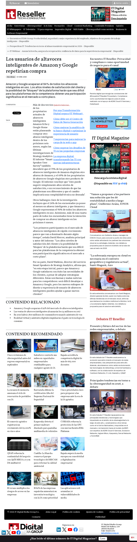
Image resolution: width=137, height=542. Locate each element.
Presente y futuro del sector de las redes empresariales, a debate (110, 327)
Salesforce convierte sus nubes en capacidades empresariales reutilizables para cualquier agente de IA (45, 362)
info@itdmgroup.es (110, 533)
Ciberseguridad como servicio (100, 29)
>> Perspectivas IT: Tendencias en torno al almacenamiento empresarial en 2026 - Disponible (50, 46)
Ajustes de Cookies (94, 512)
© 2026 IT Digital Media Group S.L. (23, 512)
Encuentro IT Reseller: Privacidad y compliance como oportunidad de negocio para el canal (110, 62)
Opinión (119, 26)
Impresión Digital (63, 29)
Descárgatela (119, 18)
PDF (115, 183)
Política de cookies (71, 512)
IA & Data (48, 26)
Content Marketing (83, 26)
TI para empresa (45, 29)
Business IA (121, 29)
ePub (123, 183)
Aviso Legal (51, 512)
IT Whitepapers (14, 29)
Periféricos (17, 125)
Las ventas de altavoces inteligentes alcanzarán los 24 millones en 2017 (47, 311)
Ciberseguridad (34, 26)
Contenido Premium (104, 26)
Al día (9, 26)
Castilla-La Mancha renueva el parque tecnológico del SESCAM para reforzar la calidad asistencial (45, 460)
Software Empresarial (17, 33)
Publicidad (100, 517)
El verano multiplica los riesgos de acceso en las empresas (18, 491)
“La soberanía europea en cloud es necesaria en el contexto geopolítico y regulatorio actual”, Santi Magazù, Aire (110, 260)
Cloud (69, 26)
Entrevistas (19, 26)
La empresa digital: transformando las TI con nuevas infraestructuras (67, 159)
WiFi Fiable (78, 29)
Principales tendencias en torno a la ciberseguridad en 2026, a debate (110, 384)
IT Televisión (29, 29)
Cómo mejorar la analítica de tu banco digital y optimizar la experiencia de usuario (69, 130)
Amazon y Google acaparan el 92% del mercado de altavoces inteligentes (48, 308)
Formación (59, 26)
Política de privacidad (120, 512)
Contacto (36, 517)
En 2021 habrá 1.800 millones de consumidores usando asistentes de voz (48, 314)
